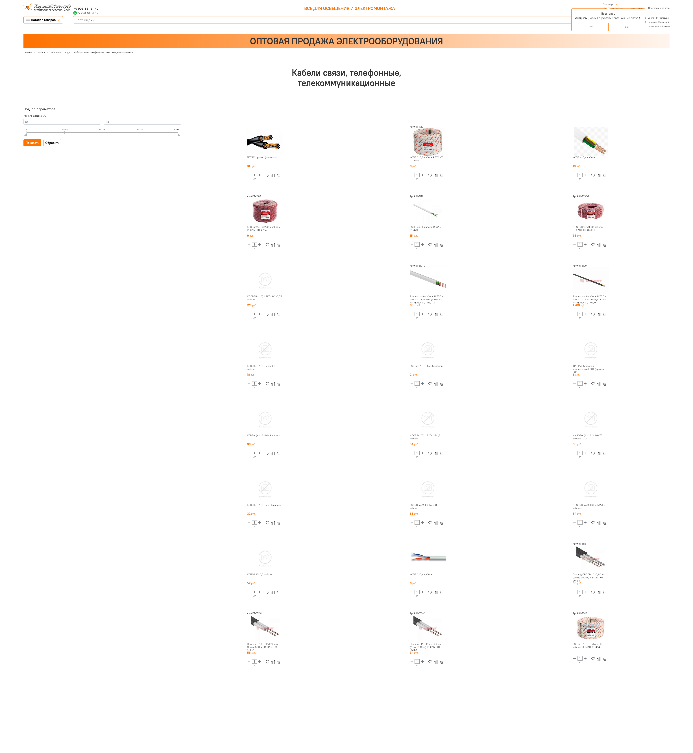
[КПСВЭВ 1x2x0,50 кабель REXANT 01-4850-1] (591, 211)
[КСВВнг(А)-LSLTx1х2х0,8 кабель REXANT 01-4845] (591, 628)
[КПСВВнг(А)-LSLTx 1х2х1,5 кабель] (428, 419)
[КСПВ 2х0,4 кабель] (428, 558)
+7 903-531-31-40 (85, 9)
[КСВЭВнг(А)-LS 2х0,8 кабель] (265, 489)
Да (627, 27)
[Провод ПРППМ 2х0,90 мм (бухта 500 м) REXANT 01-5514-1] (428, 628)
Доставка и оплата (659, 8)
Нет (590, 27)
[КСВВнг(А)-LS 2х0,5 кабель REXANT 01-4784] (265, 211)
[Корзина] (279, 175)
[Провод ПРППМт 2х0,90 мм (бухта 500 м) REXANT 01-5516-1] (591, 558)
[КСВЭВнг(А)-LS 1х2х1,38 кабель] (428, 489)
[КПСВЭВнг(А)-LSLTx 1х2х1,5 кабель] (591, 489)
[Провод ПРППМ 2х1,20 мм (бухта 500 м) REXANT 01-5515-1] (265, 628)
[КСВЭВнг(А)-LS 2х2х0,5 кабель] (265, 350)
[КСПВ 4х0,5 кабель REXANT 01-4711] (428, 211)
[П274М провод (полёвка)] (265, 141)
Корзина (652, 22)
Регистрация (662, 17)
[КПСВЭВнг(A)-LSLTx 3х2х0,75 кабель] (265, 280)
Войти (651, 17)
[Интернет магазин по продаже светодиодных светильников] (46, 8)
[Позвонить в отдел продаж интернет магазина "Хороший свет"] (74, 4)
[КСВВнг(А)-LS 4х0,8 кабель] (265, 419)
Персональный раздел (659, 26)
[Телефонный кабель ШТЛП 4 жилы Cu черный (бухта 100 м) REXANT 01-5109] (591, 280)
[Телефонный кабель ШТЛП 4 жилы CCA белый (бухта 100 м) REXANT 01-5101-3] (428, 280)
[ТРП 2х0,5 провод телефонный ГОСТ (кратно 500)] (591, 350)
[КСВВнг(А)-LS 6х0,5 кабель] (428, 350)
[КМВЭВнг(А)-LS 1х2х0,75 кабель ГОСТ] (591, 419)
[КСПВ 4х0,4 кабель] (591, 141)
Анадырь (608, 4)
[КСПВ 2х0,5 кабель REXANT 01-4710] (428, 141)
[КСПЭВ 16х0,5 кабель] (265, 558)
